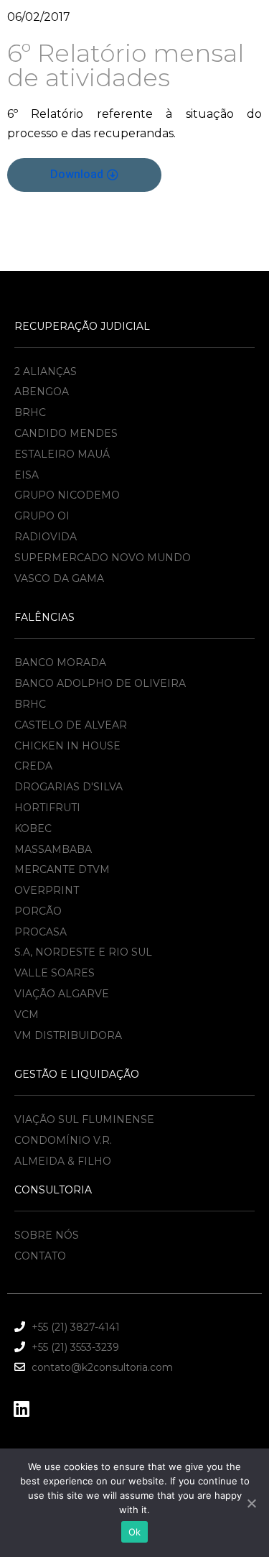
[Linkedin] (21, 1409)
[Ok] (251, 1503)
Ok (134, 1532)
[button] (84, 175)
